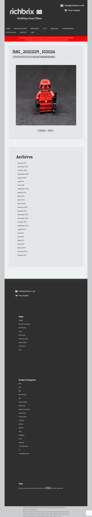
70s (20, 387)
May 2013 (21, 240)
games (21, 428)
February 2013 (22, 251)
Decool (43, 488)
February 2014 (22, 207)
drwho (21, 424)
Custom (21, 420)
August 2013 (22, 229)
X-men (58, 488)
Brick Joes (54, 29)
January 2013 (22, 255)
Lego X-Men (54, 488)
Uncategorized (24, 454)
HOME (8, 29)
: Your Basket (73, 10)
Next (50, 130)
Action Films (11, 32)
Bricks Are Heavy (20, 29)
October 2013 (22, 222)
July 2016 (21, 181)
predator (22, 435)
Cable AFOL (32, 488)
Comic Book (23, 417)
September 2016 (23, 174)
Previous (42, 130)
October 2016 (22, 170)
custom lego (39, 488)
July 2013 (21, 233)
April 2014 (21, 200)
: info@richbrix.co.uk (73, 5)
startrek (21, 442)
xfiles (62, 488)
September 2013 (23, 226)
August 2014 (22, 192)
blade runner (26, 488)
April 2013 (21, 244)
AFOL (21, 488)
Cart (32, 32)
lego (48, 487)
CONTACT (23, 32)
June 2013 (21, 237)
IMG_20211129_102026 (47, 57)
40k (20, 384)
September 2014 (23, 189)
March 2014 (22, 204)
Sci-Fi (45, 29)
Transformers (67, 29)
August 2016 (22, 178)
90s (20, 398)
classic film (22, 413)
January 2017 (22, 163)
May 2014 (21, 196)
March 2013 (22, 248)
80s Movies (35, 29)
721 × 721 (36, 57)
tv (19, 450)
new (20, 431)
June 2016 (21, 185)
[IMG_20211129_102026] (46, 125)
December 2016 (23, 167)
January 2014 (22, 211)
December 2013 (23, 215)
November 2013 (23, 218)
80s (20, 391)
